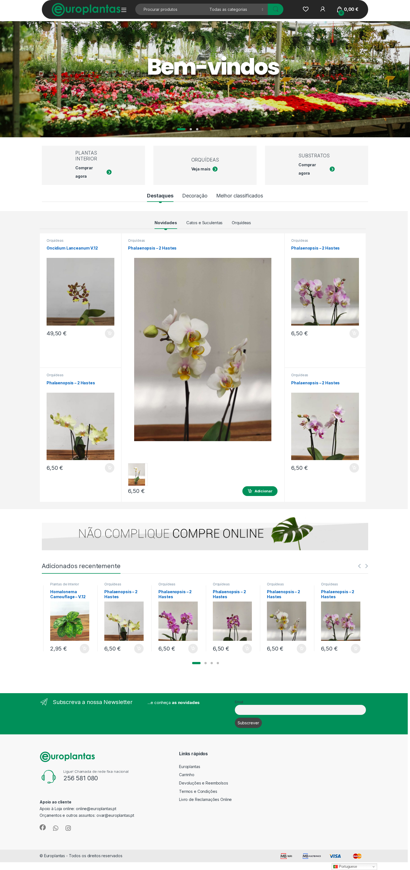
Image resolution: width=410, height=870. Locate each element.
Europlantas (189, 766)
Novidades (166, 222)
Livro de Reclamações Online (205, 799)
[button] (196, 663)
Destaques (160, 196)
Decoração (195, 196)
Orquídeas (241, 222)
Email (239, 702)
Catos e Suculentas (204, 222)
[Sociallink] (43, 827)
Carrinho (186, 774)
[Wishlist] (305, 9)
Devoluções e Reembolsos (203, 783)
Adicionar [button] (105, 333)
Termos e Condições (198, 791)
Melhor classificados (239, 196)
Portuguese (347, 866)
